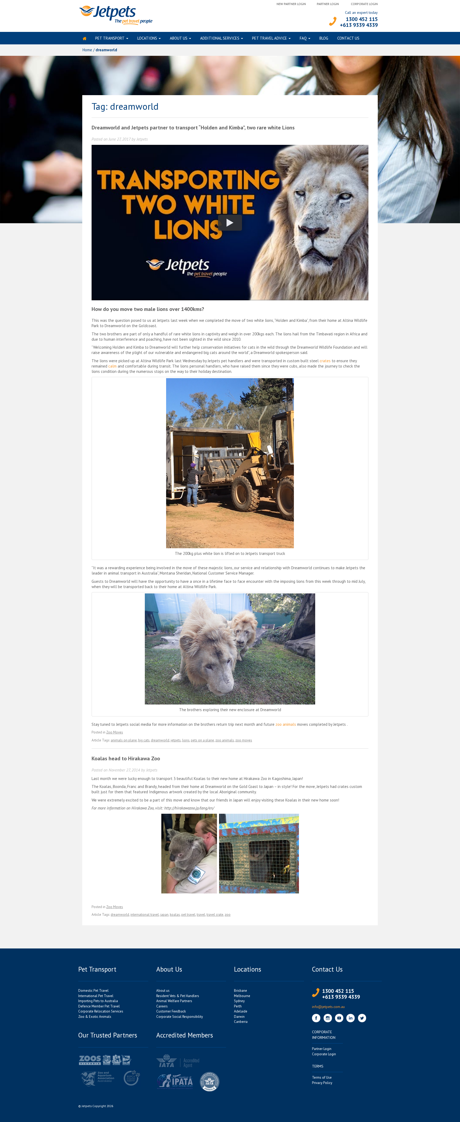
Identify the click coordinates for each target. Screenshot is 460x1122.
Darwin (239, 1016)
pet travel (188, 914)
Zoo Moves (114, 732)
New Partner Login (291, 4)
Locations (147, 38)
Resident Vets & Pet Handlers (177, 996)
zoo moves (243, 740)
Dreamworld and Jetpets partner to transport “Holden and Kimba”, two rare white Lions (193, 127)
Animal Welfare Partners (174, 1001)
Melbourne (242, 996)
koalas (175, 914)
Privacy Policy (322, 1083)
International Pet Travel (95, 996)
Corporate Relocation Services (100, 1011)
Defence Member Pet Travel (99, 1006)
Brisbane (240, 990)
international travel (144, 914)
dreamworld (160, 740)
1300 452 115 (362, 19)
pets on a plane (202, 740)
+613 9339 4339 (359, 25)
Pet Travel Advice (269, 38)
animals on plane (124, 740)
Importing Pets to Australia (98, 1001)
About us (178, 38)
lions (186, 740)
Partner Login (328, 4)
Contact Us (348, 38)
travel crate (215, 914)
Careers (162, 1006)
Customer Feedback (171, 1011)
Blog (323, 38)
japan (164, 914)
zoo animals (286, 724)
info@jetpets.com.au (328, 1006)
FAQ (303, 38)
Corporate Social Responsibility (179, 1016)
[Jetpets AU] (115, 14)
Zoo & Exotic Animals (94, 1016)
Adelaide (240, 1011)
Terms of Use (322, 1077)
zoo (228, 914)
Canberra (241, 1021)
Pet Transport (110, 38)
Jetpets (142, 139)
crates (325, 360)
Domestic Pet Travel (93, 990)
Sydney (239, 1001)
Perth (238, 1006)
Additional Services (219, 38)
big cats (144, 740)
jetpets (176, 740)
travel (201, 914)
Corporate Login (364, 4)
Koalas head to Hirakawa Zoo (126, 758)
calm (112, 366)
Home (87, 49)
